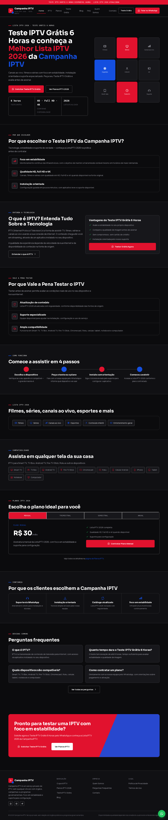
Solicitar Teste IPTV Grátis (27, 89)
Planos (59, 10)
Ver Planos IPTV (62, 746)
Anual (141, 516)
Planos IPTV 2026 (64, 788)
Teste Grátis (67, 11)
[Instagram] (16, 803)
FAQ (89, 10)
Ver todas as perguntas (82, 689)
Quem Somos (96, 11)
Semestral (103, 516)
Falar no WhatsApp (149, 10)
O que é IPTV (62, 783)
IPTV (50, 10)
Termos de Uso (135, 788)
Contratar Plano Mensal (122, 543)
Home (41, 10)
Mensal (27, 516)
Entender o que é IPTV (22, 254)
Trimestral (65, 516)
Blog (81, 10)
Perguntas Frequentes (102, 788)
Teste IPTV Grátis (64, 792)
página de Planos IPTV (95, 558)
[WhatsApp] (10, 803)
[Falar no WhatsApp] (161, 813)
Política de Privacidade (138, 783)
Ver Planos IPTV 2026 (59, 89)
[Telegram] (22, 803)
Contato (113, 10)
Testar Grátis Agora (124, 246)
